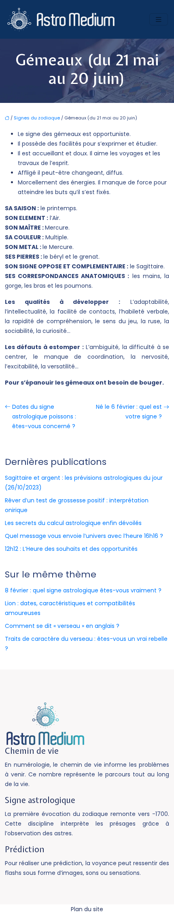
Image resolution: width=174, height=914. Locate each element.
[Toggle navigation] (158, 19)
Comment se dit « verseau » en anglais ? (62, 626)
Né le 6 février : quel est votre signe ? (129, 411)
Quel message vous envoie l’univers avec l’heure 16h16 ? (84, 536)
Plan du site (87, 909)
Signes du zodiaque (37, 118)
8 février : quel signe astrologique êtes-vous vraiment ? (83, 590)
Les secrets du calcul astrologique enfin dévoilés (73, 523)
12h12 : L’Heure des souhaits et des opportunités (71, 549)
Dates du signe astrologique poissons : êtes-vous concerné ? (44, 416)
